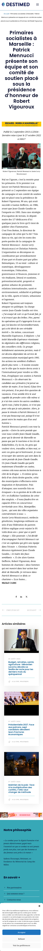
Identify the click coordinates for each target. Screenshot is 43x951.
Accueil (6, 14)
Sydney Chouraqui (11, 858)
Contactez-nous (14, 899)
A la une (15, 681)
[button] (39, 906)
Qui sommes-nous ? (15, 893)
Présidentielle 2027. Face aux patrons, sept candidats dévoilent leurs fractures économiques (21, 729)
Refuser (21, 939)
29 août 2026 (14, 659)
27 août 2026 (14, 721)
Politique (24, 681)
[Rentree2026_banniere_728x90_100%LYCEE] (21, 814)
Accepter (21, 932)
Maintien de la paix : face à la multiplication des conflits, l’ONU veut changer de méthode (21, 788)
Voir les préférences (21, 945)
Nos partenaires (14, 887)
